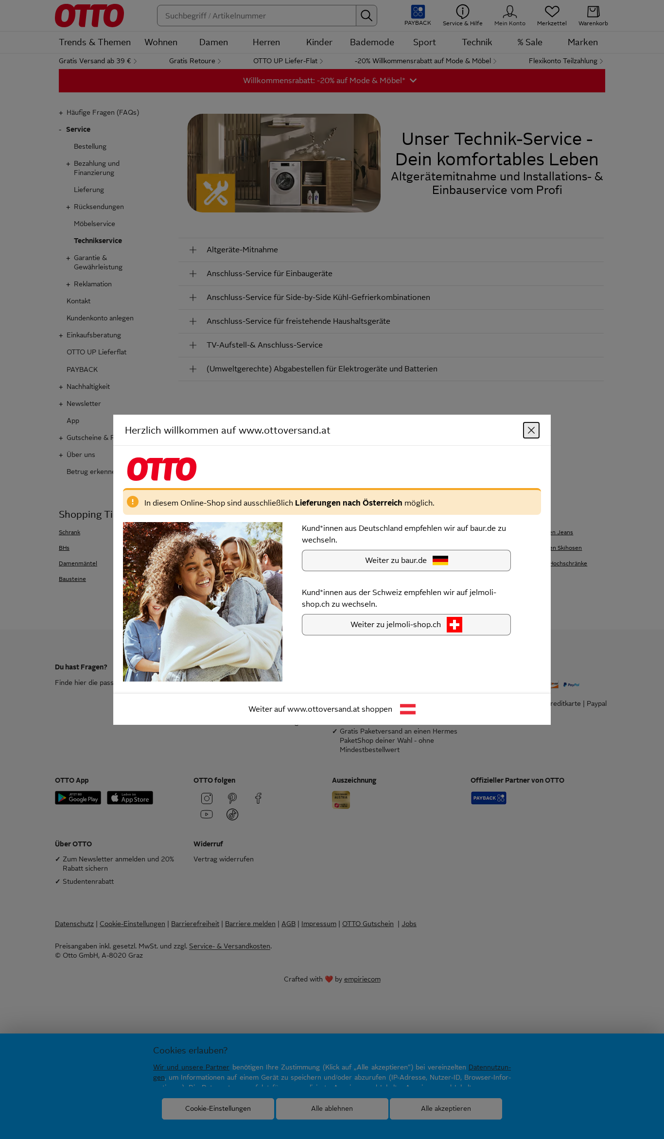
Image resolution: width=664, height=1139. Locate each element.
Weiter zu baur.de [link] (396, 560)
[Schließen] (531, 430)
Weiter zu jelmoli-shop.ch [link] (395, 624)
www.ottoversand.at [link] (323, 708)
